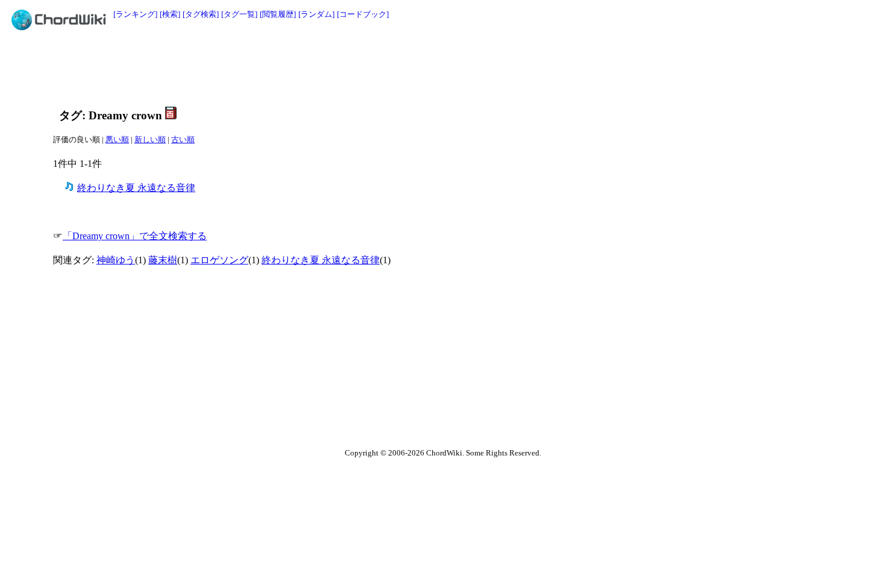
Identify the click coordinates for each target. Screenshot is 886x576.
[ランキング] (135, 14)
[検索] (170, 14)
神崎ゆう (115, 260)
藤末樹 (162, 260)
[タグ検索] (201, 14)
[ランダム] (316, 14)
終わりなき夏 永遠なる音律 (136, 188)
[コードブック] (363, 14)
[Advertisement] (415, 67)
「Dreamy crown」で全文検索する (135, 236)
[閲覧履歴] (278, 14)
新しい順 (150, 139)
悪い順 (117, 139)
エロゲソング (219, 260)
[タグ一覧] (239, 14)
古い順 (183, 139)
